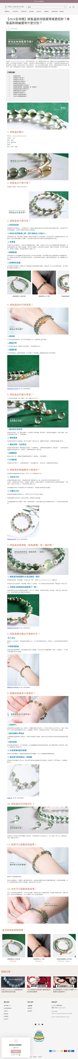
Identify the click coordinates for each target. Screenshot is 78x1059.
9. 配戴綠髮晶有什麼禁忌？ (21, 693)
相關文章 (5, 971)
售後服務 (6, 1016)
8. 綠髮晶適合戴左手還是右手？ (23, 633)
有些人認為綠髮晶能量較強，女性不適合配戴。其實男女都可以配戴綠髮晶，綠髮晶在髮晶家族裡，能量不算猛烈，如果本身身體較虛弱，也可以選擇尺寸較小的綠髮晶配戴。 (37, 893)
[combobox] (47, 7)
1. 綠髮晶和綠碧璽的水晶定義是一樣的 (24, 576)
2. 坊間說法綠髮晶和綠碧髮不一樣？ (23, 587)
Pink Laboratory (14, 28)
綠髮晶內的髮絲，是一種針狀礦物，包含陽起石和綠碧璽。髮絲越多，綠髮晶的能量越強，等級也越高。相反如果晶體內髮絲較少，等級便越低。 (37, 433)
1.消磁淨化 (12, 724)
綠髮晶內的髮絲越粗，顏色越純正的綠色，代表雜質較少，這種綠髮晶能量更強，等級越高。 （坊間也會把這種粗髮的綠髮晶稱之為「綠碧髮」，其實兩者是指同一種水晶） (37, 448)
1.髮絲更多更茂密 (15, 429)
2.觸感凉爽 (12, 343)
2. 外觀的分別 (13, 491)
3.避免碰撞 (12, 742)
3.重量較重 (12, 349)
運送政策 (40, 1056)
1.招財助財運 (13, 225)
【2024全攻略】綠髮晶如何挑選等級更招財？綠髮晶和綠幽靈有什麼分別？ (38, 21)
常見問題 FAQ (7, 1005)
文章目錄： (12, 72)
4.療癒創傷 (12, 252)
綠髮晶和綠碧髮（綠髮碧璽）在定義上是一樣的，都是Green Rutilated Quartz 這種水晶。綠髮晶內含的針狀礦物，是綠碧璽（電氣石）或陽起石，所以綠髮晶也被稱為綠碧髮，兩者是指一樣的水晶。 (37, 581)
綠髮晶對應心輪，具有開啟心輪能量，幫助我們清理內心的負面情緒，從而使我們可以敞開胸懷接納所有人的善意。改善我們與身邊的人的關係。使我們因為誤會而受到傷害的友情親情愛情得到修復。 (37, 237)
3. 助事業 (11, 242)
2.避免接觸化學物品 (16, 733)
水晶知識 (30, 1005)
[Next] (66, 283)
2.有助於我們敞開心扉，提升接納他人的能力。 (27, 233)
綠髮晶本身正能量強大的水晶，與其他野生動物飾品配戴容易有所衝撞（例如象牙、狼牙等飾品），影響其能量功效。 (37, 761)
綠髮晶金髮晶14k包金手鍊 (13, 388)
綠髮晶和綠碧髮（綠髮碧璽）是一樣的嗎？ (25, 87)
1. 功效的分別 (13, 477)
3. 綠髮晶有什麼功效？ (19, 220)
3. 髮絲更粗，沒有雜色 (17, 444)
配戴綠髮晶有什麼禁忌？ (20, 90)
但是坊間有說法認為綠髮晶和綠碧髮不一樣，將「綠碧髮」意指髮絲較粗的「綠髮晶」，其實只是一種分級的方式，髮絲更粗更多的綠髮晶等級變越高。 (37, 591)
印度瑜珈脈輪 (13, 646)
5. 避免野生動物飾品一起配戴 (20, 757)
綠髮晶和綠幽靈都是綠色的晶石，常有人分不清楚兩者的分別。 (25, 473)
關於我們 (30, 1008)
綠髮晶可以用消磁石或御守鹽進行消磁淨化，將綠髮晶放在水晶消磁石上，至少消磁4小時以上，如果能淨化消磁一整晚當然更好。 (37, 837)
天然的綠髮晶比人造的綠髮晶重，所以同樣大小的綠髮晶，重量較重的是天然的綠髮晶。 (32, 353)
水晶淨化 (6, 1019)
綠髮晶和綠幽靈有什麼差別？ (21, 85)
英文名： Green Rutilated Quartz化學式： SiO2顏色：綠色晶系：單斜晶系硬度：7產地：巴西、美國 (16, 141)
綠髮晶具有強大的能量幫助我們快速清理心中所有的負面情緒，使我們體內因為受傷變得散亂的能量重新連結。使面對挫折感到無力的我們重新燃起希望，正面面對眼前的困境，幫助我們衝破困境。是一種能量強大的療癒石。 (37, 257)
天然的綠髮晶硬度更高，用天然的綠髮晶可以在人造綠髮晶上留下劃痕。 (27, 339)
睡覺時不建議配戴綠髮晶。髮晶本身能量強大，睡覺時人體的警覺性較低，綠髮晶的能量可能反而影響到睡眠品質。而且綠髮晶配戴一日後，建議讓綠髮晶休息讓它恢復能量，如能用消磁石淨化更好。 (37, 879)
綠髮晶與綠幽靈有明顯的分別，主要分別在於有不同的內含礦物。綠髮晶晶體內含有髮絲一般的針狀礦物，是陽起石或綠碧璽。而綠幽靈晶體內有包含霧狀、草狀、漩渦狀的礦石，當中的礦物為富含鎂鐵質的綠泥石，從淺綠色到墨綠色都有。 (37, 498)
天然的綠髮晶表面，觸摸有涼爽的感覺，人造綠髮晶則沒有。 (24, 346)
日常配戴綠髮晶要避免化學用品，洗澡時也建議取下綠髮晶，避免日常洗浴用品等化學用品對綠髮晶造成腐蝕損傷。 (37, 737)
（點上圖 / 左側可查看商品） (25, 388)
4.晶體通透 (12, 453)
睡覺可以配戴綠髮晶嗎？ (20, 94)
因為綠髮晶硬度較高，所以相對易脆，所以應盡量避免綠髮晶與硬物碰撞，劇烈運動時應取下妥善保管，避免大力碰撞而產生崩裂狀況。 (37, 746)
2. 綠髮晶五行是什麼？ (19, 182)
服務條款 (35, 1056)
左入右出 (11, 638)
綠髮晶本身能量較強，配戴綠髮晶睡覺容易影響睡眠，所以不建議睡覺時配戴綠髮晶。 (31, 754)
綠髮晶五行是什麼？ (19, 77)
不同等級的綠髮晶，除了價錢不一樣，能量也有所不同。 (23, 398)
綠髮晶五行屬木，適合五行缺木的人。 (18, 187)
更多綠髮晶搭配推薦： (14, 929)
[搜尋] (65, 7)
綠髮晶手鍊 (9, 798)
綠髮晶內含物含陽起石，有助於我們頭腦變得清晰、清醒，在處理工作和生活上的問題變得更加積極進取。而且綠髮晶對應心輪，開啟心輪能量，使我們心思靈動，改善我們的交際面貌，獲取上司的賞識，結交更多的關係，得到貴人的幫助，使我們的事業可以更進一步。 (37, 247)
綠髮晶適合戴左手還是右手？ (21, 89)
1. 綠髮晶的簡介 (15, 131)
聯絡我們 (30, 1011)
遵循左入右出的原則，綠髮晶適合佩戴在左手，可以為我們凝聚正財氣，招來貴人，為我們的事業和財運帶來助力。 (37, 642)
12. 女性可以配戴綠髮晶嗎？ (22, 888)
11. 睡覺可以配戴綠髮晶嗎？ (22, 844)
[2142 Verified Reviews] (39, 1042)
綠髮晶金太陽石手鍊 (11, 539)
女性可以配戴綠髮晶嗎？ (20, 96)
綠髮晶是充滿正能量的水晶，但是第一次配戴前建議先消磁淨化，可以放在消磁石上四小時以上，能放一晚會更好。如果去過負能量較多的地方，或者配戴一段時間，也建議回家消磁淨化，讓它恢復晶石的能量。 (37, 729)
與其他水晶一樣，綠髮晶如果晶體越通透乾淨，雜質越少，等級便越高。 (27, 456)
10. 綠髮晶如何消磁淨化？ (20, 803)
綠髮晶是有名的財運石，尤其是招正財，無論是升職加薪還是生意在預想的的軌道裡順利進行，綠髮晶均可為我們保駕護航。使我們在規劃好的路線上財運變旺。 (37, 229)
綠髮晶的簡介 (17, 76)
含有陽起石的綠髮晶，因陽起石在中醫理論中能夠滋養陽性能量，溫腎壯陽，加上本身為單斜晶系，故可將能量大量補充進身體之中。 (37, 267)
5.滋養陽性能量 (14, 262)
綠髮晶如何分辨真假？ (19, 81)
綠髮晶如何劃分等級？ (19, 83)
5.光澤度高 (12, 459)
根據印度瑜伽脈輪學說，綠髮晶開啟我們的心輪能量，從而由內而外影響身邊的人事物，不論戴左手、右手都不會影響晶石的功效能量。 (37, 650)
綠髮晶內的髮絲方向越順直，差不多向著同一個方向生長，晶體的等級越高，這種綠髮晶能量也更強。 (35, 441)
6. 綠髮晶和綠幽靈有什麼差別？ (23, 469)
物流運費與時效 (8, 1008)
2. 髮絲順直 (12, 437)
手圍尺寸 (6, 1011)
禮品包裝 (6, 1013)
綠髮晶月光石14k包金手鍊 (13, 687)
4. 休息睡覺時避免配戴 (17, 750)
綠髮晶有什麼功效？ (19, 79)
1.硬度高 (11, 336)
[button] (7, 11)
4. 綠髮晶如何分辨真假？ (20, 304)
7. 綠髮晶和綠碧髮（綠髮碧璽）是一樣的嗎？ (30, 544)
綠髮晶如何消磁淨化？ (19, 92)
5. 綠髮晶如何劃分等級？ (20, 394)
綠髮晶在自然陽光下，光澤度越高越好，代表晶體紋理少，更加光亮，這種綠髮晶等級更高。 (33, 463)
